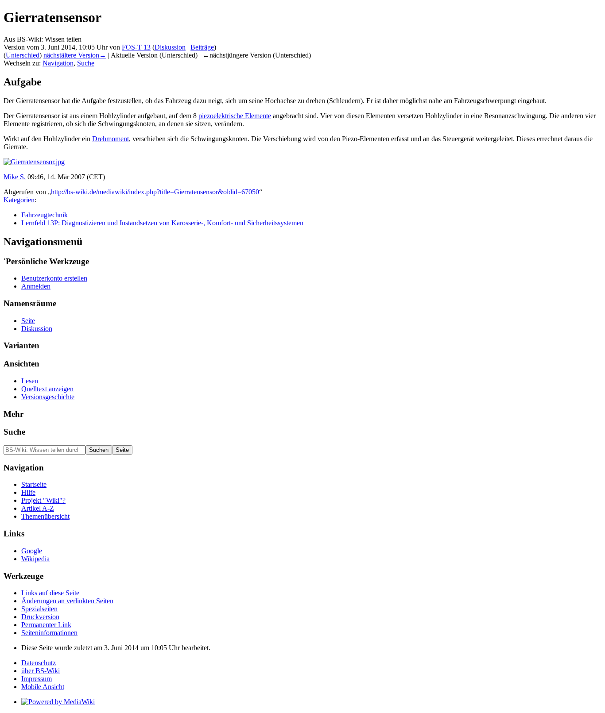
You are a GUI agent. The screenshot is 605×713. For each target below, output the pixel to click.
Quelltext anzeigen (47, 389)
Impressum (36, 678)
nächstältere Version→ (74, 55)
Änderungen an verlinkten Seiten (67, 601)
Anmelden (35, 286)
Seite (28, 320)
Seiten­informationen (49, 632)
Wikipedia (35, 559)
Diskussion (170, 47)
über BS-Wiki (40, 670)
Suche (85, 63)
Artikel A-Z (37, 508)
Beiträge (202, 47)
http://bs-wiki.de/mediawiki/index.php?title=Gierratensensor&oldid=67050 (155, 192)
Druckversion (40, 617)
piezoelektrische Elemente (234, 115)
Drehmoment (110, 139)
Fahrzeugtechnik (44, 215)
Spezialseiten (39, 609)
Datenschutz (38, 663)
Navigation (58, 63)
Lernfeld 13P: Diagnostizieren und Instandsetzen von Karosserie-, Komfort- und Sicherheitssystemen (162, 223)
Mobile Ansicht (42, 686)
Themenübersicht (45, 516)
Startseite (34, 484)
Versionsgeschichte (47, 397)
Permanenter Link (46, 624)
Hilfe (28, 492)
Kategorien (19, 200)
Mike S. (15, 177)
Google (31, 551)
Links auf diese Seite (50, 593)
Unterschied (22, 55)
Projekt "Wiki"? (43, 500)
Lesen (29, 381)
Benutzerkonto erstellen (54, 278)
